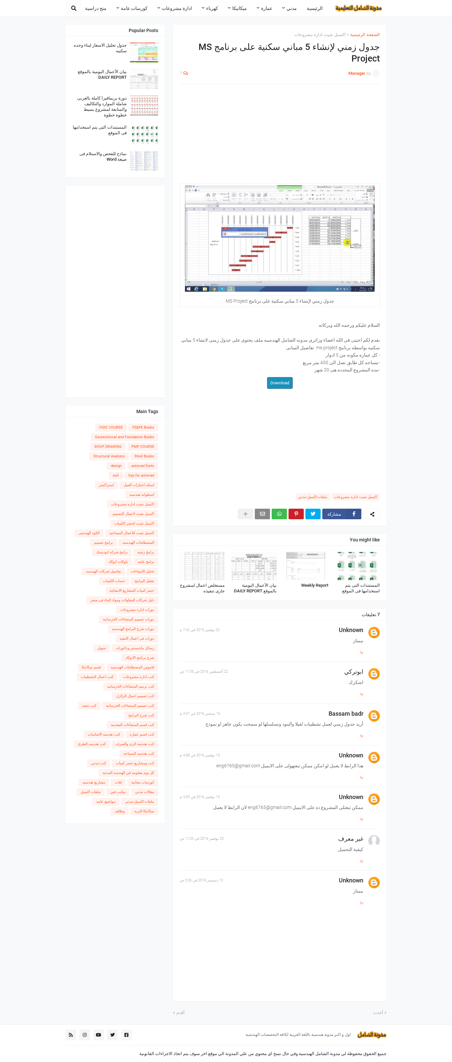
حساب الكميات (114, 581)
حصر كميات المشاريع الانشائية (132, 590)
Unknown (351, 629)
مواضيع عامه (105, 801)
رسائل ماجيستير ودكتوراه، (134, 648)
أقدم (180, 1012)
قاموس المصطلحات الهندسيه (132, 667)
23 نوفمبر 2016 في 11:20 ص (202, 838)
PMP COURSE (142, 447)
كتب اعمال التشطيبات (97, 677)
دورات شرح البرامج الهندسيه (133, 629)
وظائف (119, 811)
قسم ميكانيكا (91, 667)
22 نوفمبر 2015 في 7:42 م (200, 630)
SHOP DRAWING (108, 447)
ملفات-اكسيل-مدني (312, 497)
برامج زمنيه (145, 552)
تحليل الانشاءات (142, 571)
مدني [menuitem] (292, 8)
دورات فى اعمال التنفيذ (136, 638)
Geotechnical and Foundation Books (124, 437)
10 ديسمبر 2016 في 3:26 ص (201, 880)
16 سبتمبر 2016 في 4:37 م (200, 713)
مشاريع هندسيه (93, 782)
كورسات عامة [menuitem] (134, 8)
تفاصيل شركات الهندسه (103, 571)
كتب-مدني (98, 763)
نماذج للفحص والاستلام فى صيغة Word (103, 156)
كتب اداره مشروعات (138, 677)
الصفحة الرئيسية (365, 34)
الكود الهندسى (89, 533)
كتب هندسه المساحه (138, 753)
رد (361, 651)
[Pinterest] (296, 514)
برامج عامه (146, 562)
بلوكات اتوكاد (118, 562)
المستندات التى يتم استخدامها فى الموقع (361, 588)
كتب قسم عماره (142, 734)
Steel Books (144, 456)
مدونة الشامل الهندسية (319, 1053)
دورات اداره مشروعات (137, 610)
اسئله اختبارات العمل (138, 485)
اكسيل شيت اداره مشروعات (320, 34)
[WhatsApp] (279, 514)
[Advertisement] (280, 137)
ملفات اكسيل (90, 792)
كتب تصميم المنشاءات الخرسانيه (130, 705)
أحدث (378, 1012)
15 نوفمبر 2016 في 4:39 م (200, 797)
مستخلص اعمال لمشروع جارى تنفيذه (202, 588)
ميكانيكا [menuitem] (239, 8)
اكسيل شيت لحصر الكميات (134, 523)
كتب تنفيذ (89, 705)
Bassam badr (346, 713)
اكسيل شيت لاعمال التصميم (133, 514)
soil (116, 475)
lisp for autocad (141, 475)
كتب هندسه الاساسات (104, 734)
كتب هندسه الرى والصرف (134, 744)
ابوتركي (353, 671)
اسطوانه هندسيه (141, 494)
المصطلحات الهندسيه (138, 542)
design (116, 466)
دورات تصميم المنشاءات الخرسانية (128, 619)
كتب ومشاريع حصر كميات (135, 763)
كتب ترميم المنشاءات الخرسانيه (130, 686)
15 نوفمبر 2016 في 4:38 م (200, 755)
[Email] (262, 514)
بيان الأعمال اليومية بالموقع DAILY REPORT (255, 588)
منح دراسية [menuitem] (96, 8)
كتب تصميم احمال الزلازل (135, 696)
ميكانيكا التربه (144, 811)
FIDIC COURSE (111, 427)
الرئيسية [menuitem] (315, 8)
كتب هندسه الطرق (92, 744)
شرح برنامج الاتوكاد (139, 658)
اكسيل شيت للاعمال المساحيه (131, 533)
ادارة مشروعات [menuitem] (177, 8)
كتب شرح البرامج (141, 715)
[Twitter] (313, 514)
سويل (101, 648)
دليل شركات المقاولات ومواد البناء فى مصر (122, 600)
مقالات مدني (144, 792)
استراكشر (106, 485)
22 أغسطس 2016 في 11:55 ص (204, 671)
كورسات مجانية (142, 782)
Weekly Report (314, 585)
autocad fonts (142, 466)
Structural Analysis (109, 456)
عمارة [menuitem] (266, 8)
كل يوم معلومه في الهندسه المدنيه (128, 773)
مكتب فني (117, 792)
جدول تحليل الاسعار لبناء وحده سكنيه (100, 48)
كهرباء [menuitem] (212, 8)
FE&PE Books (143, 427)
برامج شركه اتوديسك (112, 552)
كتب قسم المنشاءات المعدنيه (132, 725)
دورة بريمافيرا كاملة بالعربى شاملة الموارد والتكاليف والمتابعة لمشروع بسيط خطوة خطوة (102, 106)
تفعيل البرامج (144, 581)
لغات (118, 782)
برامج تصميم (103, 542)
